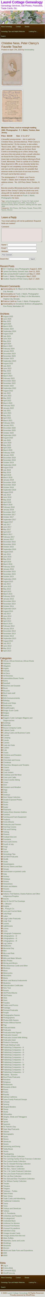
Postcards (7, 1030)
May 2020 (7, 445)
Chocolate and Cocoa (11, 760)
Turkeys (6, 1211)
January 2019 (8, 480)
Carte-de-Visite (9, 745)
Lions (5, 931)
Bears (5, 688)
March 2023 (7, 376)
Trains (5, 1203)
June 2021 (7, 413)
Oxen (5, 1000)
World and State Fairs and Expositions (18, 1250)
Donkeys (6, 795)
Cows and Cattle (9, 777)
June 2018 (7, 497)
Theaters (6, 1186)
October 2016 (8, 547)
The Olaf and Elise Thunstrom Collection (19, 1179)
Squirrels (6, 1124)
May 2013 (7, 648)
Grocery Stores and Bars (12, 866)
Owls (5, 998)
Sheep (5, 1109)
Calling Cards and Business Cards (16, 733)
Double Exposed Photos (12, 800)
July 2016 (7, 554)
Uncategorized (9, 1218)
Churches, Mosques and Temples (16, 765)
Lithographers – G (10, 938)
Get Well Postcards (10, 857)
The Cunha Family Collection (14, 1161)
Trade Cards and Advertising (14, 1198)
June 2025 (7, 319)
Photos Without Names (12, 1023)
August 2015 (8, 581)
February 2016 (9, 567)
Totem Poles (8, 1194)
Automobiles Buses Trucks (13, 678)
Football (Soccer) (9, 837)
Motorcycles (7, 973)
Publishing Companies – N (13, 1067)
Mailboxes (7, 946)
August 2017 (8, 522)
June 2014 (7, 616)
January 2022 (8, 408)
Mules (5, 978)
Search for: (4, 259)
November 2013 (9, 634)
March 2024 (7, 346)
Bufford (6, 715)
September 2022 (9, 388)
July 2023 (7, 366)
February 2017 (9, 537)
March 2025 (7, 326)
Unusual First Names (11, 1226)
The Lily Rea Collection (12, 1176)
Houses (6, 889)
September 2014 (9, 609)
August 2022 (8, 391)
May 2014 (7, 619)
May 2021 (7, 415)
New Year (7, 988)
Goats (5, 862)
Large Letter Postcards (12, 919)
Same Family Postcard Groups (15, 1099)
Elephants (7, 810)
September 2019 (9, 465)
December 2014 (9, 601)
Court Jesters (8, 772)
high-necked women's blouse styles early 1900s (20, 202)
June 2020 (7, 443)
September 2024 (9, 331)
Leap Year (7, 921)
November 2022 (9, 383)
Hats (5, 874)
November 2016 (9, 544)
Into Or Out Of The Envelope (14, 901)
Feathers (6, 819)
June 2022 (7, 396)
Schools (6, 1102)
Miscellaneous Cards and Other (15, 966)
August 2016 (8, 552)
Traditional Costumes (11, 1201)
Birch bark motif (9, 693)
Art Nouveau (8, 676)
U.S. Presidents (9, 1213)
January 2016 (8, 569)
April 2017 (7, 532)
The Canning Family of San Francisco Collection (22, 1159)
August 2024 (8, 334)
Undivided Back (9, 1221)
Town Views (8, 1196)
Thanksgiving (8, 1154)
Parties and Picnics (10, 1005)
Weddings (7, 1243)
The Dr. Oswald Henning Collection (17, 1164)
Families (6, 815)
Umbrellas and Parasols (12, 1216)
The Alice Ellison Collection (14, 1156)
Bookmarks (7, 705)
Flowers (6, 834)
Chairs (5, 753)
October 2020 (8, 433)
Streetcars (7, 1142)
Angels (6, 668)
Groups (6, 869)
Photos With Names (11, 1020)
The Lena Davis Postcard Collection (17, 1174)
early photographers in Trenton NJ (17, 201)
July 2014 (7, 614)
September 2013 (9, 638)
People (29, 208)
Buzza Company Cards (12, 728)
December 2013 (9, 631)
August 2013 (8, 641)
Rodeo (5, 1092)
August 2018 (8, 492)
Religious (7, 1082)
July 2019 (7, 470)
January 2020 (8, 455)
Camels (6, 735)
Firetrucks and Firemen (12, 824)
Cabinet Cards (8, 730)
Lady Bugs (7, 914)
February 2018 (9, 507)
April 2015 (7, 591)
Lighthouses (8, 926)
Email (4, 248)
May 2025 (7, 321)
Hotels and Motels (10, 886)
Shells (5, 1112)
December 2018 (9, 482)
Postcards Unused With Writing (15, 1038)
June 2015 (7, 586)
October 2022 (8, 386)
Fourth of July (8, 844)
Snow (5, 1119)
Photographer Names (11, 1015)
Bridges (6, 713)
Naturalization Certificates (13, 985)
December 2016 (9, 542)
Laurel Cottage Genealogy (17, 1293)
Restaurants (8, 1084)
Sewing (6, 1104)
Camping (6, 738)
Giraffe (5, 859)
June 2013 (7, 646)
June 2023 (7, 368)
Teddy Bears (8, 1149)
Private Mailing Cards (11, 1045)
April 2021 (7, 418)
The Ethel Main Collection (13, 1166)
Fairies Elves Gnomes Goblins (15, 812)
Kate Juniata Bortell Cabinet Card (16, 274)
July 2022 (7, 393)
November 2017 (9, 515)
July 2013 (7, 643)
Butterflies (7, 725)
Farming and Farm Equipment (14, 817)
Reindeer (6, 1080)
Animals (6, 671)
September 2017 (9, 520)
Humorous (7, 891)
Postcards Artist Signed (12, 1033)
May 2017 (7, 529)
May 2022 (7, 398)
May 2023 (7, 371)
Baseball (6, 683)
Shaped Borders (9, 1107)
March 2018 (7, 505)
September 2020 (9, 435)
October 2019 (8, 462)
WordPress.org (9, 1273)
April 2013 (7, 651)
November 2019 (9, 460)
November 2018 (9, 485)
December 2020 (9, 428)
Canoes (6, 743)
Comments (9, 1270)
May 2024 (7, 341)
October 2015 (8, 576)
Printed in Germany (10, 1042)
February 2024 (9, 349)
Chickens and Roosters (12, 755)
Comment (5, 227)
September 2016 (9, 549)
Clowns (6, 767)
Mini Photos (14, 208)
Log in (5, 1266)
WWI (5, 1253)
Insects (6, 899)
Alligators (6, 666)
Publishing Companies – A (13, 1047)
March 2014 (7, 624)
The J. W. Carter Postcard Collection (17, 1171)
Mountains (7, 975)
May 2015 (7, 589)
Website (4, 251)
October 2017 (8, 517)
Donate (27, 26)
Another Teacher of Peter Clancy (15, 279)
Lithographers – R (10, 941)
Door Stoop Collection (11, 797)
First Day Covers (9, 827)
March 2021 (7, 420)
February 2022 (9, 406)
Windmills (7, 1246)
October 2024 (8, 329)
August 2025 (8, 316)
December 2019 (9, 458)
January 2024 (8, 351)
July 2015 (7, 584)
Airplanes (7, 663)
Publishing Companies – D (13, 1050)
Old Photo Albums (10, 993)
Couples (6, 770)
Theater (6, 1184)
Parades (6, 1003)
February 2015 (9, 596)
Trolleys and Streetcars (12, 1208)
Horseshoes (8, 884)
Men (5, 951)
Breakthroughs (9, 708)
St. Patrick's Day (9, 1127)
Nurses (6, 990)
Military (6, 956)
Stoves (6, 1139)
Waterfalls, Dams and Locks (14, 1241)
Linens (5, 928)
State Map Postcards (11, 1129)
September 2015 (9, 579)
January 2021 (8, 425)
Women (10, 210)
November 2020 (9, 430)
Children (6, 758)
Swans (6, 1144)
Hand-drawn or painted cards (14, 871)
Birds (5, 696)
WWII (5, 1255)
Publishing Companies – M (13, 1065)
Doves (5, 802)
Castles (6, 748)
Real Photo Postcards (11, 1077)
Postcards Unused (10, 1035)
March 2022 (7, 403)
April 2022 (7, 401)
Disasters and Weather (12, 787)
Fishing (6, 832)
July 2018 (7, 495)
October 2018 (8, 487)
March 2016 (7, 564)
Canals (6, 740)
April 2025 (7, 324)
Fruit (5, 849)
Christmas (7, 762)
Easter (5, 807)
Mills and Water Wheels (12, 958)
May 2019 (7, 472)
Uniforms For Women (11, 1223)
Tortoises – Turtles (10, 1191)
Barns (5, 681)
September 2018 (9, 490)
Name (4, 245)
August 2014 (8, 611)
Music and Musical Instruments (15, 980)
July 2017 (7, 525)
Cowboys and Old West (12, 775)
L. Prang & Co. (9, 909)
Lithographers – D (10, 936)
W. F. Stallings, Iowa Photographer (16, 269)
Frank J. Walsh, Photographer (14, 276)
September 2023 (9, 361)
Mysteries (7, 983)
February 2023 (9, 378)
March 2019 (7, 477)
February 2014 (9, 626)
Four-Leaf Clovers (10, 842)
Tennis (5, 1151)
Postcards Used (9, 1040)
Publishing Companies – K (13, 1060)
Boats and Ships (9, 703)
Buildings (6, 723)
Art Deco (6, 673)
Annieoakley (29, 50)
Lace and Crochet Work (12, 911)
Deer (5, 785)
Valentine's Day (9, 1231)
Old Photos (22, 208)
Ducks (5, 805)
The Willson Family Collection (14, 1181)
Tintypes (6, 1189)
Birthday (6, 701)
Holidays (6, 879)
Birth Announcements (11, 698)
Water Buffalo (8, 1238)
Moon (5, 971)
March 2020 (7, 450)
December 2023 (9, 354)
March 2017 (7, 534)
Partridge (6, 1008)
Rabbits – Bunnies (10, 1075)
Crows (5, 782)
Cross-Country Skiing (11, 780)
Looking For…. (33, 31)
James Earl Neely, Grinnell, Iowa (15, 271)
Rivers (5, 1089)
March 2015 (7, 594)
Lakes (5, 916)
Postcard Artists (9, 1028)
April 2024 (7, 344)
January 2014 (8, 629)
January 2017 (8, 539)
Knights (6, 906)
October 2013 (8, 636)
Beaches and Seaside (11, 686)
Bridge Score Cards (10, 710)
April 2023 (7, 373)
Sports (5, 1122)
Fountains (7, 839)
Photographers (9, 1018)
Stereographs (8, 1134)
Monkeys (6, 968)
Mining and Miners (10, 963)
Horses (6, 881)
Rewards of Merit (9, 1087)
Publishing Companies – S (13, 1070)
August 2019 (8, 467)
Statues (6, 1132)
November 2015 (9, 574)
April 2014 (7, 621)
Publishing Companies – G (13, 1052)
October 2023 (8, 358)
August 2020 (8, 438)
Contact (18, 26)
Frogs (5, 847)
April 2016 (7, 562)
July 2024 (7, 336)
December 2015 (9, 571)
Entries (8, 1268)
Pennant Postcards (10, 1010)
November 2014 (9, 604)
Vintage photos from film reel (14, 1236)
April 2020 (7, 448)
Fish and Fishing (9, 829)
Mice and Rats (8, 953)
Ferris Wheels (8, 822)
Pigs (5, 1025)
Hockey (6, 876)
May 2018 (7, 500)
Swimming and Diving (11, 1146)
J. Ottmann (7, 904)
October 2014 (8, 606)
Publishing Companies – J (13, 1057)
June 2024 (7, 339)
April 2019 (7, 475)
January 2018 (8, 510)
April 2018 (7, 502)
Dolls (5, 792)
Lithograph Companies (12, 933)
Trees (5, 1206)
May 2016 (7, 559)
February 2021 (9, 423)
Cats (5, 750)
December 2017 (9, 512)
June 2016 (7, 557)
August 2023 (8, 363)
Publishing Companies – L (13, 1062)
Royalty (6, 1094)
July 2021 (7, 411)
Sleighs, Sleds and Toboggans (15, 1117)
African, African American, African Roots (18, 661)
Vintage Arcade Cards (11, 1233)
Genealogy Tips (9, 854)
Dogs (5, 790)
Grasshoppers (8, 864)
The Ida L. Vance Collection (14, 1169)
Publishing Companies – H (13, 1055)
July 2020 (7, 440)
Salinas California (10, 1097)
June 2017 (7, 527)
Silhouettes (7, 1114)
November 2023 (9, 356)
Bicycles (6, 691)
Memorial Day (8, 948)
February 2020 (9, 453)
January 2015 (8, 599)
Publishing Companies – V (13, 1072)
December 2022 (9, 381)
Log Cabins (7, 943)
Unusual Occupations (11, 1228)
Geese (5, 852)
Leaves (6, 924)
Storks (5, 1137)
